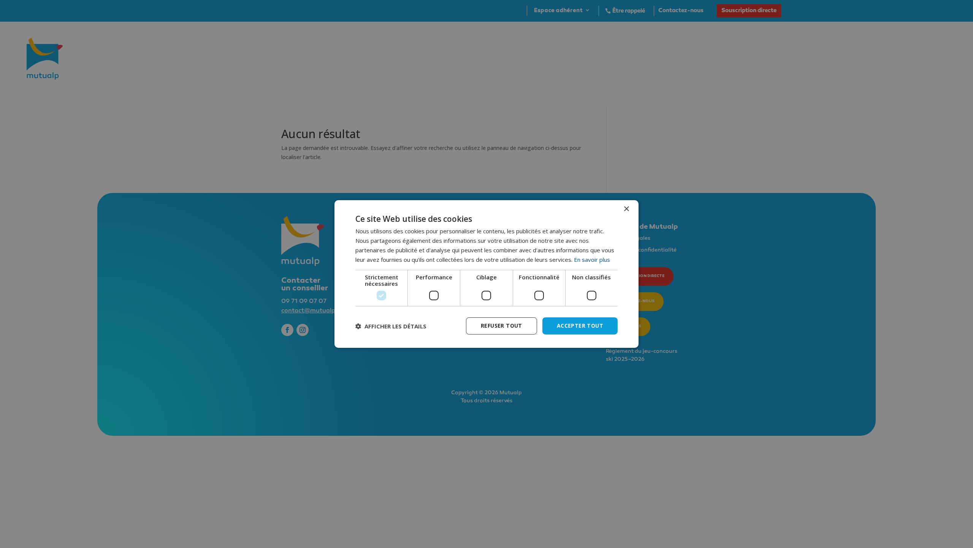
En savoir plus (592, 259)
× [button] (626, 209)
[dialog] (486, 274)
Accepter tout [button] (580, 325)
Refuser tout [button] (501, 325)
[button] (390, 326)
